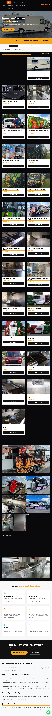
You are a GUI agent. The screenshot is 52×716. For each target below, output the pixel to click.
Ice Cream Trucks (17, 49)
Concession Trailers (24, 46)
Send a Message (35, 652)
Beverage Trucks (6, 49)
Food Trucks (10, 5)
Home (9, 2)
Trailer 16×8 (15, 2)
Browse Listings (8, 29)
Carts (17, 5)
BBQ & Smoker (36, 46)
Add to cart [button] (38, 78)
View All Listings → (46, 53)
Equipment (22, 5)
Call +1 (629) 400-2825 (19, 652)
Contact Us (10, 8)
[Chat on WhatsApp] (48, 712)
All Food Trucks (13, 46)
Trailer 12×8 (23, 2)
